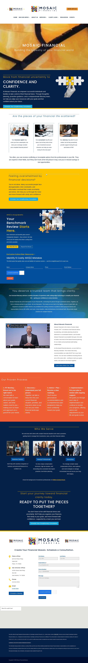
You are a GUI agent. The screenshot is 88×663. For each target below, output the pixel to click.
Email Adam (15, 588)
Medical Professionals (44, 459)
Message (40, 575)
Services (42, 17)
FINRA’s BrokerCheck (58, 480)
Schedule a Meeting (16, 593)
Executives (70, 459)
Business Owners (17, 459)
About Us (34, 17)
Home (15, 17)
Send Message (42, 597)
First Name (41, 556)
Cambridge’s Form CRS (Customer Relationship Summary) (20, 642)
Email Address (42, 562)
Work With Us (72, 9)
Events (72, 17)
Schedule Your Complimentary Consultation (17, 106)
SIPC (58, 634)
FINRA (55, 634)
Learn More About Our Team (64, 365)
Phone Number (42, 569)
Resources (64, 17)
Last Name (62, 556)
